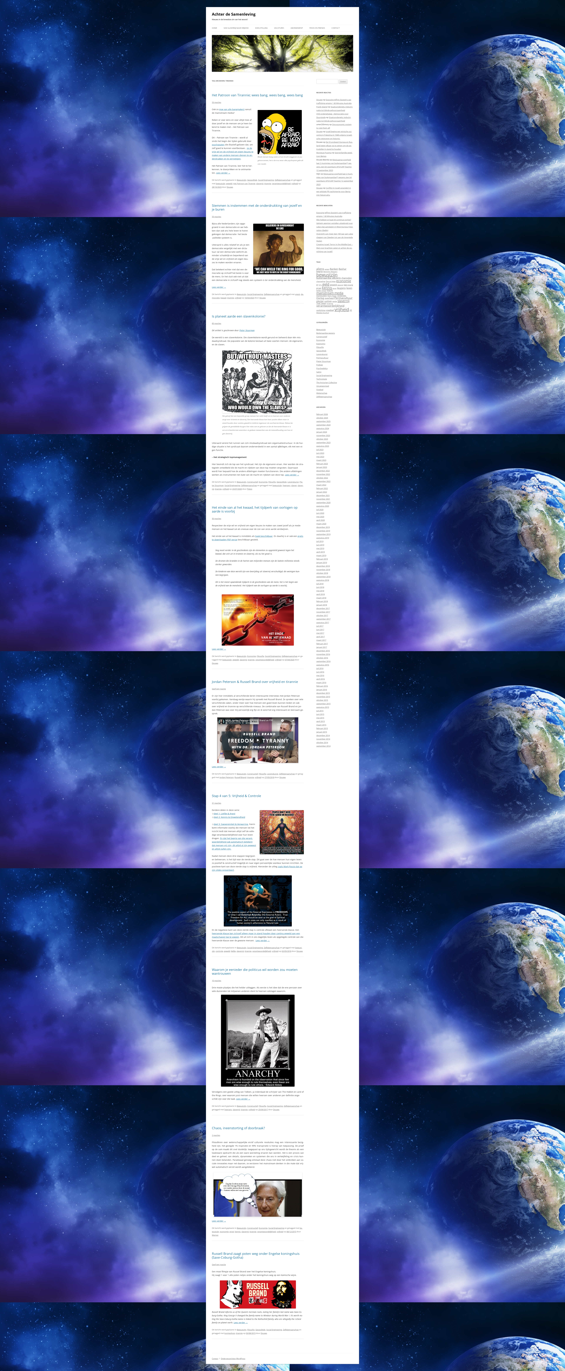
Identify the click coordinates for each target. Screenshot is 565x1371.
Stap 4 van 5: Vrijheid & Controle (236, 796)
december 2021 (323, 495)
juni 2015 (320, 714)
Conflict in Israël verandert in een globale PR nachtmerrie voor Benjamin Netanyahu (333, 191)
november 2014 (323, 739)
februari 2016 (322, 686)
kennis (238, 1231)
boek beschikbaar (264, 536)
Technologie (321, 379)
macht (330, 290)
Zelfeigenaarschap (282, 180)
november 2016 (323, 654)
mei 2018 (320, 590)
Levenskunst (293, 482)
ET (317, 285)
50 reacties (216, 518)
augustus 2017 (322, 622)
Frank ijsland (321, 106)
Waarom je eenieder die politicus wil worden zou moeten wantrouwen (255, 971)
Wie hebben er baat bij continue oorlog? (333, 219)
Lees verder (223, 172)
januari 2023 (321, 467)
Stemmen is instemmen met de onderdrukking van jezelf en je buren (257, 207)
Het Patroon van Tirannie (244, 183)
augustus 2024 (322, 428)
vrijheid (294, 183)
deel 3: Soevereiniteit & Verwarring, (231, 824)
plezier (320, 301)
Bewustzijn (241, 180)
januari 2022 (321, 492)
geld (325, 284)
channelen (346, 277)
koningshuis (229, 1333)
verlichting (320, 310)
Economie (263, 482)
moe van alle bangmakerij (232, 109)
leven (349, 288)
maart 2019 (321, 555)
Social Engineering (266, 180)
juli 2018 (319, 583)
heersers (286, 485)
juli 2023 (319, 449)
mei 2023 (320, 456)
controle (219, 951)
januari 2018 (321, 605)
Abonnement (297, 28)
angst (297, 294)
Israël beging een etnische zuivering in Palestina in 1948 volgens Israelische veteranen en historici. (334, 135)
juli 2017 (319, 626)
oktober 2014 (322, 742)
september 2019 (323, 534)
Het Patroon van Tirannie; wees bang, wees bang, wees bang (257, 95)
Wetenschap (321, 393)
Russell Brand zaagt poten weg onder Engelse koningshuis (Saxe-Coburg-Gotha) (255, 1255)
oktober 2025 (322, 417)
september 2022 (323, 481)
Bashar (343, 269)
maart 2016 (321, 682)
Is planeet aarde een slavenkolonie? (238, 316)
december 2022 (323, 470)
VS (351, 310)
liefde (233, 951)
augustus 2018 (322, 580)
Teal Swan (321, 303)
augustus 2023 (322, 446)
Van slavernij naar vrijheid (236, 28)
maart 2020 (321, 523)
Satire (318, 372)
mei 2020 (320, 516)
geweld (229, 183)
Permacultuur (343, 298)
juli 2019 (319, 541)
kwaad (223, 297)
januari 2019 (321, 562)
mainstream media (329, 293)
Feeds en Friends (317, 28)
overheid (329, 298)
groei (232, 1231)
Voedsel (319, 389)
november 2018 (323, 569)
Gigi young (348, 285)
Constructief (252, 482)
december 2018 (323, 566)
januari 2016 (321, 689)
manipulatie (321, 295)
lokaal (323, 291)
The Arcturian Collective (326, 382)
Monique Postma (323, 152)
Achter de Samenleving (234, 14)
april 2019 (320, 552)
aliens (320, 269)
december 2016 (323, 650)
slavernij (259, 183)
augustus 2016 (322, 665)
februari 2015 (322, 728)
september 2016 (323, 661)
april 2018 (320, 594)
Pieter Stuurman (247, 330)
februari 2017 (322, 643)
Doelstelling (261, 28)
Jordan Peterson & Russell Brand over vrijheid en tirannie (255, 681)
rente (334, 301)
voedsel (330, 310)
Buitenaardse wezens (325, 333)
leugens (341, 288)
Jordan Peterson (227, 777)
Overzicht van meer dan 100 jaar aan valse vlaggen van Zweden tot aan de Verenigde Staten (334, 237)
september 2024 (323, 425)
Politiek (319, 365)
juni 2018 (320, 587)
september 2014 (323, 746)
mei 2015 (320, 717)
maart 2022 (321, 485)
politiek (328, 301)
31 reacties (216, 803)
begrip (319, 271)
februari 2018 (322, 601)
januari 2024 (321, 432)
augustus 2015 (322, 707)
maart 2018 (321, 597)
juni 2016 (320, 672)
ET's (320, 285)
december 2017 (323, 608)
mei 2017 (320, 633)
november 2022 (323, 474)
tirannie (267, 183)
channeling (320, 281)
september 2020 (323, 502)
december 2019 (323, 527)
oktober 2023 (322, 439)
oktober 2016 (322, 657)
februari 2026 (322, 414)
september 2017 (323, 619)
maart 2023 (321, 460)
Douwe (230, 187)
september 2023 (323, 442)
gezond (340, 285)
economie (224, 1231)
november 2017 (323, 612)
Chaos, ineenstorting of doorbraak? (238, 1128)
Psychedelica (322, 368)
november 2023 (323, 435)
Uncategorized (322, 386)
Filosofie (272, 482)
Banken (334, 269)
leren (334, 288)
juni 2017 (320, 629)
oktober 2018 (322, 573)
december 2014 (323, 735)
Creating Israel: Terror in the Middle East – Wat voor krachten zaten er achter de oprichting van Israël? (334, 248)
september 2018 (323, 576)
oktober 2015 (322, 700)
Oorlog (320, 298)
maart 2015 (321, 725)
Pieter (249, 489)
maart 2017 (321, 640)
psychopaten (218, 144)
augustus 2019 (322, 537)
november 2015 (323, 696)
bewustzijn (220, 183)
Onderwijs (341, 295)
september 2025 (323, 421)
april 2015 (320, 721)
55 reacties (216, 216)
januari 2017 (321, 647)
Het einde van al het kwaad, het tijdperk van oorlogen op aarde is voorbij (255, 509)
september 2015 (323, 703)
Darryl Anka (331, 281)
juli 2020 (319, 509)
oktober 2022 (322, 477)
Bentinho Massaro (330, 271)
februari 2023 (322, 463)
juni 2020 (320, 513)
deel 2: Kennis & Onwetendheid (229, 817)
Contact (335, 28)
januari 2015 (321, 732)
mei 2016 (320, 675)
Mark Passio (332, 296)
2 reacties (216, 1135)
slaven (294, 485)
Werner (215, 1235)
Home (214, 28)
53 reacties (216, 102)
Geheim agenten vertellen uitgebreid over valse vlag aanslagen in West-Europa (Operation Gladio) (334, 227)
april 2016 (320, 679)
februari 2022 (322, 488)
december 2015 (323, 693)
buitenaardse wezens (328, 278)
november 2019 (323, 530)
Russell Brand (240, 777)
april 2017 (320, 636)
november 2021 (323, 499)
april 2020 (320, 520)
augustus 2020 (322, 506)
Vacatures (279, 28)
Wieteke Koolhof (322, 313)
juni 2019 (320, 545)
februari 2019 (322, 559)
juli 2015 (319, 710)
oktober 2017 (322, 615)
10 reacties (216, 980)
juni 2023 (320, 453)
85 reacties (216, 323)
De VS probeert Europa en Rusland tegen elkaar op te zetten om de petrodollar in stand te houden (334, 145)
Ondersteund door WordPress (233, 1358)
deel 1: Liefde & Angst (224, 813)
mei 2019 (320, 548)
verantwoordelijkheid (281, 183)
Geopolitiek (252, 180)
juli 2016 (319, 668)
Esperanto (320, 343)
